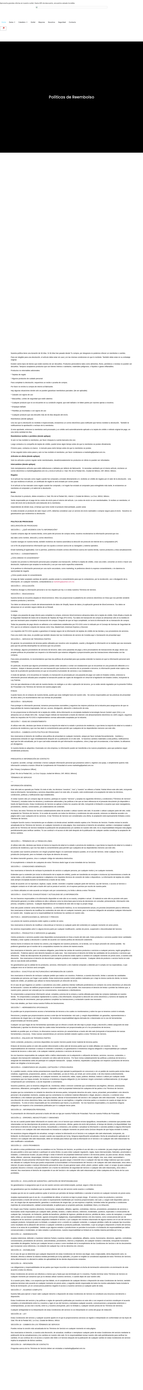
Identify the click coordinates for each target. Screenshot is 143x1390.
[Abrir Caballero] (27, 22)
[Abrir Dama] (14, 22)
